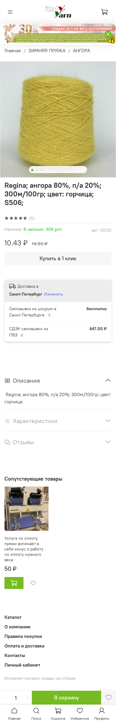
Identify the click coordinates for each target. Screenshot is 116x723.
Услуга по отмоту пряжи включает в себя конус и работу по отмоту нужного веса (23, 549)
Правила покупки (23, 636)
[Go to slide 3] (42, 170)
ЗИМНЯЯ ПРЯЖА (46, 50)
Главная (12, 50)
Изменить (53, 294)
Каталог (13, 617)
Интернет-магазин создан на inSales (40, 678)
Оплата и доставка (24, 646)
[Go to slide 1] (32, 170)
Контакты (14, 655)
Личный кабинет (22, 665)
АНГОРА (81, 50)
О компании (17, 627)
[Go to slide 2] (37, 170)
